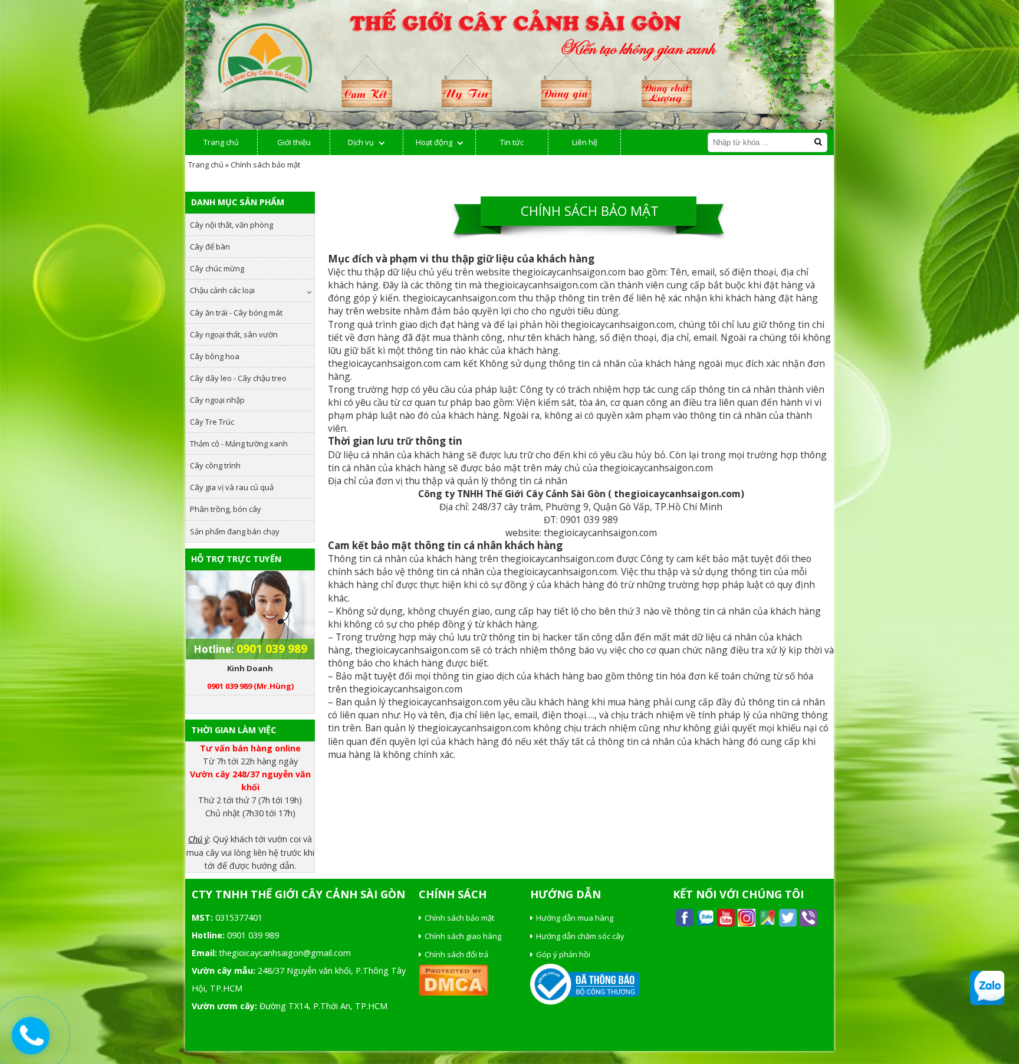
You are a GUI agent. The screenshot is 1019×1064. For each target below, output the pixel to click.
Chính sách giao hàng (463, 936)
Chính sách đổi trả (456, 954)
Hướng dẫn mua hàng (574, 917)
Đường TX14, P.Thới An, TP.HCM (323, 1006)
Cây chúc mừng (217, 268)
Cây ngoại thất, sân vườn (234, 334)
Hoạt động (434, 142)
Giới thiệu (294, 142)
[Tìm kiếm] (817, 142)
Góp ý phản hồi (563, 954)
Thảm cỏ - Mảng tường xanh (239, 443)
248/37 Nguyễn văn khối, (305, 970)
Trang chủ (221, 142)
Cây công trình (215, 465)
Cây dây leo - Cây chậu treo (238, 378)
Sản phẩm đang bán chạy (235, 531)
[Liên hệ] (30, 1035)
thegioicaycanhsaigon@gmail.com (285, 952)
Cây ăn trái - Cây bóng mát (236, 312)
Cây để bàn (210, 246)
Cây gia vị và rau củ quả (232, 487)
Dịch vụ (361, 142)
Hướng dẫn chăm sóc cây (580, 936)
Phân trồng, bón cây (225, 509)
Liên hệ (584, 142)
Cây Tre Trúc (212, 421)
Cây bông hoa (214, 356)
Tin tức (512, 142)
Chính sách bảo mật (459, 917)
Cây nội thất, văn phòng (231, 224)
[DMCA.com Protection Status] (453, 992)
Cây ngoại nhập (217, 400)
